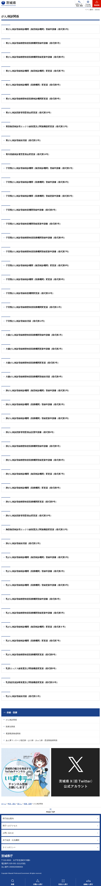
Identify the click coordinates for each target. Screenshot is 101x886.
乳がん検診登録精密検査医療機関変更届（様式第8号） (31, 654)
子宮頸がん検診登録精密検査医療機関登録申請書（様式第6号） (36, 238)
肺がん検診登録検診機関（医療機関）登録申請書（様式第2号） (36, 404)
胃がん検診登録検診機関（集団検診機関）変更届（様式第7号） (36, 71)
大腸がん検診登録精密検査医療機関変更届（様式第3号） (33, 363)
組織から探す (88, 884)
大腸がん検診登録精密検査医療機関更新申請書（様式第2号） (35, 349)
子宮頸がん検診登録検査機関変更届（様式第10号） (30, 293)
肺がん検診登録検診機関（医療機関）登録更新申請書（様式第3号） (38, 418)
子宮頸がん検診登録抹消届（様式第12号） (26, 321)
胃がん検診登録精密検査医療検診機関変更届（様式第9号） (34, 99)
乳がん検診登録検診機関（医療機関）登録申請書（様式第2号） (36, 571)
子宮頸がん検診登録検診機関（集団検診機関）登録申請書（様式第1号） (40, 168)
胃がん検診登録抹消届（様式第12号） (24, 140)
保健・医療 (12, 712)
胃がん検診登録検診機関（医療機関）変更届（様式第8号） (34, 85)
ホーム (3, 804)
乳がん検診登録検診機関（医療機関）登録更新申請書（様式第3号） (38, 585)
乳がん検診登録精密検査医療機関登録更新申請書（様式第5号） (36, 613)
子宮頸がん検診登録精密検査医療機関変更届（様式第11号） (34, 307)
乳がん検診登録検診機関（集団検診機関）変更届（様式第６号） (36, 627)
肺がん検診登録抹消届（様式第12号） (24, 543)
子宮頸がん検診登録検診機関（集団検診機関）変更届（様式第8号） (38, 265)
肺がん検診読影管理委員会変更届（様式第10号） (29, 515)
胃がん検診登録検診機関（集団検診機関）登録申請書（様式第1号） (38, 29)
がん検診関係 (11, 720)
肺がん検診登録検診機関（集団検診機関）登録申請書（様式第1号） (38, 390)
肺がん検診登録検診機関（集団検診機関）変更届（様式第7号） (36, 474)
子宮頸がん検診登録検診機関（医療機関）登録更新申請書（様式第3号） (40, 196)
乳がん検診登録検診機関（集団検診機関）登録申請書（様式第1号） (38, 557)
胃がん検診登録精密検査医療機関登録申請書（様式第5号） (34, 43)
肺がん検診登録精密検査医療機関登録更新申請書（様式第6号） (36, 460)
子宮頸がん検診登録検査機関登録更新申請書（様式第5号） (34, 224)
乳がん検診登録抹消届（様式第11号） (24, 696)
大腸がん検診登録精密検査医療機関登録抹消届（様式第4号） (35, 376)
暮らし (19, 804)
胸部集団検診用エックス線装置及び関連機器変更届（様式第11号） (37, 529)
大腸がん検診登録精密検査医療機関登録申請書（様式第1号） (35, 335)
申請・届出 (12, 804)
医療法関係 (10, 727)
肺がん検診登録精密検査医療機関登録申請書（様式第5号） (34, 446)
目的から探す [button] (63, 884)
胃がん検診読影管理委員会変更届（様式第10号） (29, 112)
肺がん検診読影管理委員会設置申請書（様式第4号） (30, 432)
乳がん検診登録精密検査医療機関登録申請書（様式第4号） (34, 599)
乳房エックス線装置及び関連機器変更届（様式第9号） (31, 668)
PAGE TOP (50, 812)
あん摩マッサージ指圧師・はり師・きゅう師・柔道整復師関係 (31, 740)
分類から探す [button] (38, 884)
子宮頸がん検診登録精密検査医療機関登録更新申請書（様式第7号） (38, 251)
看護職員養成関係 (13, 733)
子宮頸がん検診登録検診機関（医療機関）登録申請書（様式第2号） (38, 182)
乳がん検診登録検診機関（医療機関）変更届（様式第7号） (34, 641)
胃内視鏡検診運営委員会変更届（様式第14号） (28, 154)
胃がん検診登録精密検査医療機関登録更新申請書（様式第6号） (36, 57)
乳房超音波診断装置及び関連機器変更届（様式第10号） (32, 682)
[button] (88, 3)
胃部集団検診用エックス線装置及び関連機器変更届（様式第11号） (37, 126)
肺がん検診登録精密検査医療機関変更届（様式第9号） (31, 502)
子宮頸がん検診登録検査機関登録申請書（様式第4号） (31, 210)
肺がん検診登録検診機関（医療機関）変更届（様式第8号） (34, 488)
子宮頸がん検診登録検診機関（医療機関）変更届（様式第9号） (36, 279)
